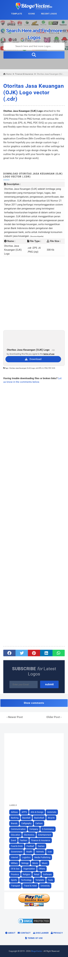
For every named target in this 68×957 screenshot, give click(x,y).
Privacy (58, 933)
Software (47, 874)
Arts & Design (37, 812)
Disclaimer (42, 933)
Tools (50, 880)
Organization (29, 868)
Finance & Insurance (40, 840)
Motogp (25, 863)
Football (30, 846)
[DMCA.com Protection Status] (34, 923)
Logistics (26, 857)
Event (13, 840)
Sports (14, 880)
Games (41, 846)
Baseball (26, 818)
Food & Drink (17, 846)
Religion (26, 874)
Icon (50, 851)
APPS (24, 812)
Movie (35, 863)
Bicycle (51, 818)
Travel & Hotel (30, 885)
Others (42, 868)
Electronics (29, 835)
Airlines (14, 812)
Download (34, 359)
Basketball (39, 818)
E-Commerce (48, 829)
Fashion (23, 840)
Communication (18, 829)
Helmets (40, 851)
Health (29, 851)
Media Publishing (42, 857)
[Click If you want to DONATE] (34, 905)
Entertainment (44, 835)
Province (15, 874)
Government (16, 851)
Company (33, 829)
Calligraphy (26, 823)
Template (39, 880)
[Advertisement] (34, 293)
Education (15, 835)
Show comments (34, 702)
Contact (25, 933)
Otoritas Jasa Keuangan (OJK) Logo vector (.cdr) (33, 92)
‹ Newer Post (15, 717)
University (45, 885)
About (11, 933)
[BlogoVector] (34, 8)
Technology (26, 880)
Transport (15, 885)
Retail (36, 874)
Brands (14, 823)
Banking (14, 818)
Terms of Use (35, 938)
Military (14, 863)
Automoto (51, 812)
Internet (14, 857)
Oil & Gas (15, 868)
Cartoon (39, 823)
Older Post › (53, 717)
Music (45, 863)
